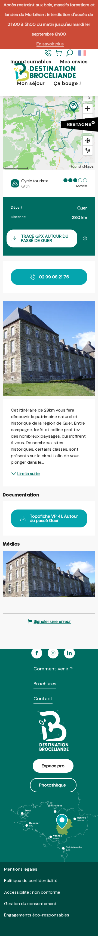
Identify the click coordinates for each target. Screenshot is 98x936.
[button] (69, 53)
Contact (43, 698)
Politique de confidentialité (30, 880)
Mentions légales (20, 869)
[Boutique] (59, 55)
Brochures (44, 683)
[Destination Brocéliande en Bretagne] (40, 72)
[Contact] (48, 55)
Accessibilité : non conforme (32, 892)
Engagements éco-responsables (36, 915)
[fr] (82, 53)
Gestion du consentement (30, 903)
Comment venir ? (53, 669)
